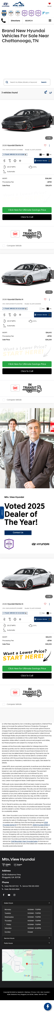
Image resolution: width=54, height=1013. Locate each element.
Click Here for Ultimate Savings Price (27, 210)
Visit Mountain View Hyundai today (24, 841)
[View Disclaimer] (20, 160)
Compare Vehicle (14, 246)
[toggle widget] (47, 1006)
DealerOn (20, 992)
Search (43, 82)
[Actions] (49, 145)
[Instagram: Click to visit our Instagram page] (14, 895)
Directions (15, 21)
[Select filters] (45, 92)
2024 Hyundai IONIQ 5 (41, 825)
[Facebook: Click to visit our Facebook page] (3, 895)
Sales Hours (8, 903)
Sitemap (27, 992)
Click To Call (27, 217)
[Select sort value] (50, 93)
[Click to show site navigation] (50, 21)
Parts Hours (8, 943)
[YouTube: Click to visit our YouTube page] (9, 895)
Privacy (33, 992)
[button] (51, 120)
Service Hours (9, 938)
